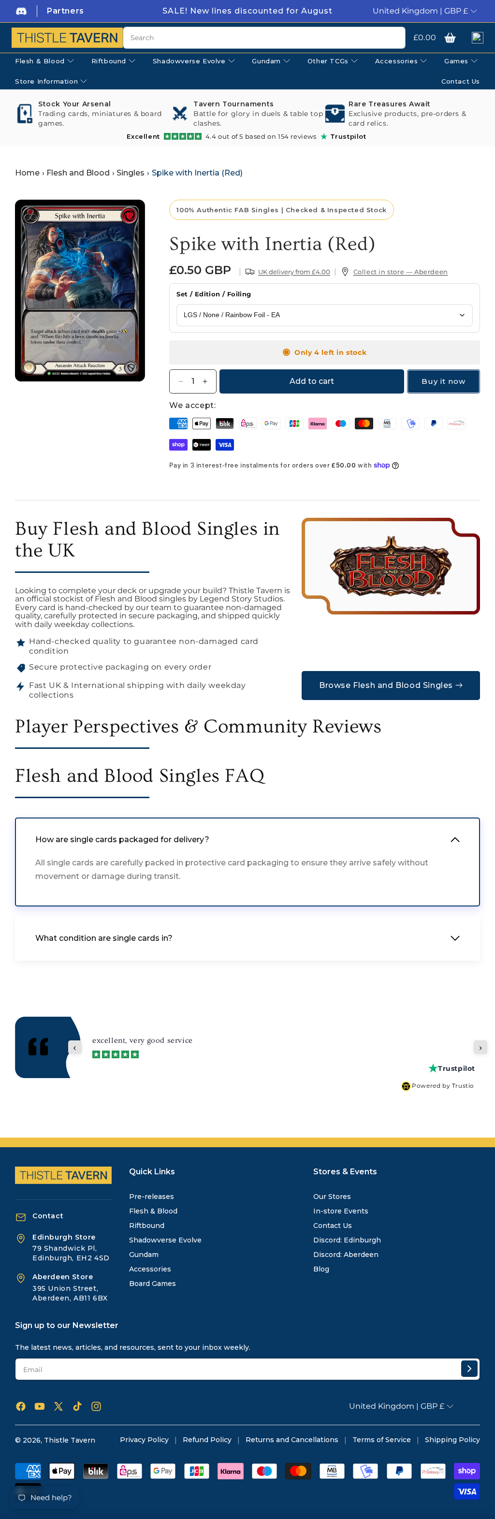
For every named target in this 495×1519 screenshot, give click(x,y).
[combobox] (264, 37)
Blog (321, 1269)
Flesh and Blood (78, 172)
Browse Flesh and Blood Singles (386, 685)
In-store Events (340, 1211)
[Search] (394, 38)
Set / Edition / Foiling (213, 294)
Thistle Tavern (69, 1440)
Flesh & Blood (153, 1211)
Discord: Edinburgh (347, 1240)
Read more (293, 1045)
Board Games (152, 1283)
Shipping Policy (452, 1439)
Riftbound (146, 1225)
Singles (130, 172)
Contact (47, 1216)
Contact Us (332, 1225)
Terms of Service (381, 1439)
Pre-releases (151, 1196)
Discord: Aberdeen (346, 1254)
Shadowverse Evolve (165, 1240)
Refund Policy (207, 1439)
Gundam (144, 1254)
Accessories (150, 1269)
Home (27, 172)
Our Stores (332, 1196)
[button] (450, 38)
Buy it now (444, 381)
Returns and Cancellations (292, 1439)
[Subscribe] (469, 1368)
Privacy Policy (144, 1439)
